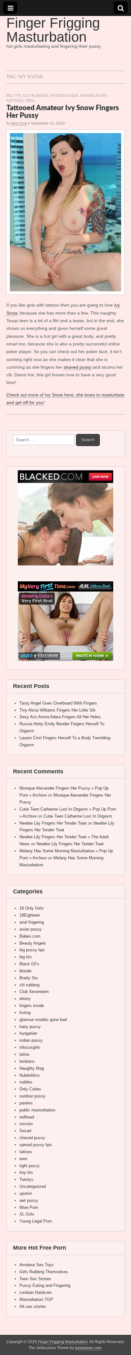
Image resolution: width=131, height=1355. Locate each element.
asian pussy (30, 929)
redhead (26, 1117)
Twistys (26, 1179)
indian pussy (31, 1040)
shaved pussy (93, 95)
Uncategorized (32, 1186)
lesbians (27, 1061)
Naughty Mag (31, 1068)
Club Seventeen (34, 991)
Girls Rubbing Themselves (43, 1271)
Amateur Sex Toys (36, 1264)
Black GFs (29, 963)
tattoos (14, 101)
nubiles (25, 1082)
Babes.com (29, 936)
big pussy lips (32, 949)
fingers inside (64, 95)
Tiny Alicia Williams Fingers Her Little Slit (57, 710)
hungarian (28, 1033)
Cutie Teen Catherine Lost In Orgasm (78, 816)
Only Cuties (30, 1089)
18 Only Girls (31, 908)
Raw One (19, 123)
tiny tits (26, 1172)
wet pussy (28, 1200)
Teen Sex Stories (35, 1278)
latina (24, 1054)
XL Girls (26, 1214)
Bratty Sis (28, 977)
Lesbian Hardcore (35, 1292)
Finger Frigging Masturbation (53, 30)
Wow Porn (28, 1207)
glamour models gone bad (43, 1019)
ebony (25, 998)
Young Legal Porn (35, 1221)
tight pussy (29, 1165)
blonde (25, 970)
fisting (25, 1012)
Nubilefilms (29, 1075)
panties (26, 1103)
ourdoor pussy (32, 1096)
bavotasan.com (88, 1348)
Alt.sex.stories (32, 1306)
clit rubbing (35, 95)
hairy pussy (30, 1026)
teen (30, 101)
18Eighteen (29, 915)
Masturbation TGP (36, 1299)
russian (26, 1123)
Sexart (25, 1130)
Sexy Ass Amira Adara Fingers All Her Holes (60, 716)
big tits (13, 95)
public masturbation (37, 1110)
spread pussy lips (35, 1144)
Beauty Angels (32, 943)
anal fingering (31, 922)
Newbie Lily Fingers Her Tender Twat (52, 823)
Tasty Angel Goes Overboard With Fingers (58, 703)
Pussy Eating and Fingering (44, 1285)
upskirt (25, 1193)
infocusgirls (29, 1047)
